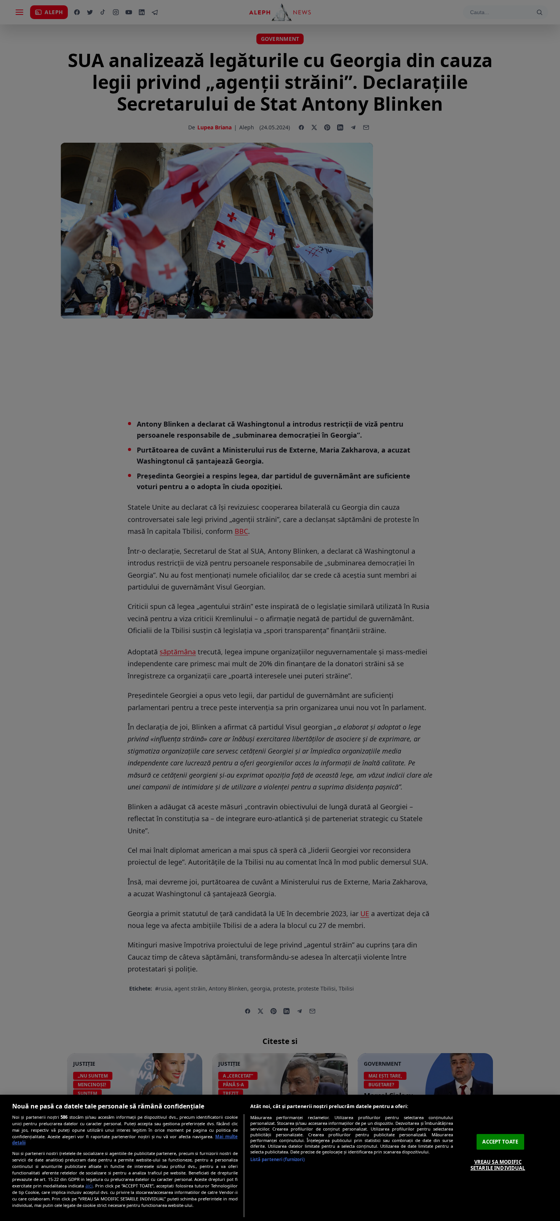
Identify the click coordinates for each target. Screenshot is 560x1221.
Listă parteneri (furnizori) (277, 1159)
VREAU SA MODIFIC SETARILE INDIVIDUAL (497, 1164)
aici (89, 1185)
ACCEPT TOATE (500, 1141)
